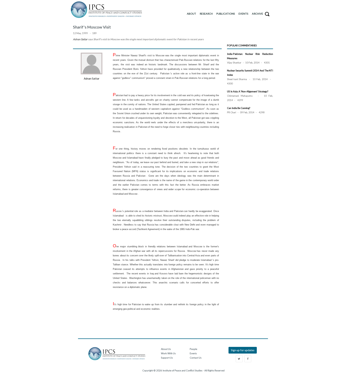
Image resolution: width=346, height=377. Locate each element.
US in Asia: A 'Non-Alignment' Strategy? (247, 91)
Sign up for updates (242, 350)
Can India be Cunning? (238, 108)
